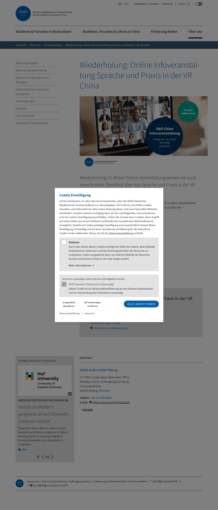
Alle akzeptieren (141, 304)
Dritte (101, 213)
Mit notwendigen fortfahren (92, 304)
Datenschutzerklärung (121, 233)
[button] (112, 265)
